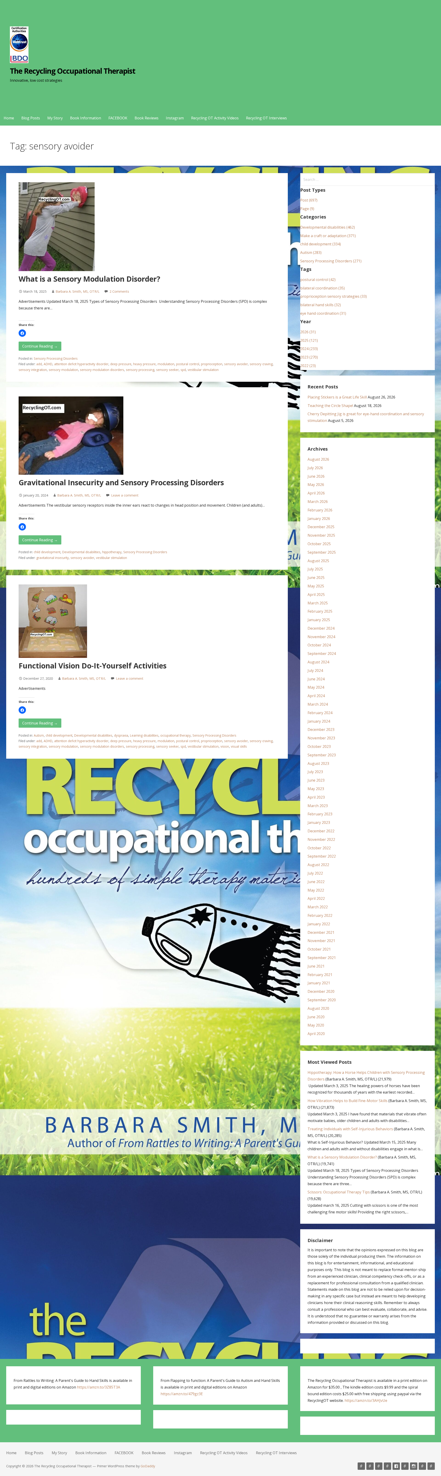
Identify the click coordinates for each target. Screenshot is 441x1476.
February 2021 (320, 974)
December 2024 (321, 628)
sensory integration (33, 370)
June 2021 (316, 966)
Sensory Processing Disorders (56, 358)
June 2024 (316, 679)
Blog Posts (30, 118)
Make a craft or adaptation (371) (328, 235)
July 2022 (315, 873)
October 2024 (319, 645)
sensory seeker (167, 370)
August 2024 (318, 662)
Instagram (175, 118)
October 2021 (319, 949)
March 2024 (318, 704)
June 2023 (316, 780)
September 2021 (322, 957)
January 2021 (319, 982)
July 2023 (315, 771)
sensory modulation (63, 370)
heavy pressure (144, 364)
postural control (187, 364)
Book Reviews (146, 118)
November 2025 (321, 535)
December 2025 (321, 526)
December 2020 (321, 991)
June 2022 (316, 881)
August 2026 (318, 459)
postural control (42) (318, 279)
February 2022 (320, 915)
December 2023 (321, 729)
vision (224, 746)
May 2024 (316, 687)
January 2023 (319, 822)
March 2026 (318, 501)
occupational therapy (175, 735)
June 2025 (316, 577)
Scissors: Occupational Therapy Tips (339, 1192)
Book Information (85, 118)
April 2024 (316, 695)
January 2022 (319, 923)
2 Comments (119, 291)
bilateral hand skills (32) (320, 304)
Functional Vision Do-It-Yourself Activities (93, 666)
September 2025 (322, 552)
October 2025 (319, 543)
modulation (166, 364)
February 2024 (320, 712)
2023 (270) (309, 357)
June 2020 (316, 1016)
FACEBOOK (117, 118)
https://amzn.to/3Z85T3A (98, 1387)
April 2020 (316, 1033)
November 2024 (321, 636)
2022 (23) (308, 365)
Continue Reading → (40, 346)
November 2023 (321, 738)
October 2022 (319, 847)
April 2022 (316, 898)
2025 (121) (309, 340)
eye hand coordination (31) (323, 313)
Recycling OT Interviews (266, 118)
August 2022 (318, 864)
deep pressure (120, 364)
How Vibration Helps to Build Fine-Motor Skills (347, 1100)
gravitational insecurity (52, 558)
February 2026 (320, 510)
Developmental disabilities (81, 552)
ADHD (48, 364)
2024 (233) (309, 348)
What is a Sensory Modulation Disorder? (89, 279)
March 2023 (318, 805)
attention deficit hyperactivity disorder (81, 364)
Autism (39, 735)
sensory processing (140, 370)
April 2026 (316, 493)
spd (183, 370)
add (39, 364)
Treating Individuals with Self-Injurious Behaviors (350, 1128)
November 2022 (321, 839)
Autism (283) (311, 252)
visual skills (239, 746)
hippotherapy (112, 552)
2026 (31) (308, 331)
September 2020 (322, 999)
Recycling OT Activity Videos (215, 118)
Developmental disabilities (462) (327, 227)
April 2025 (316, 594)
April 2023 (316, 797)
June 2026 (316, 476)
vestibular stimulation (203, 370)
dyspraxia (121, 735)
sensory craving (261, 364)
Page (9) (307, 208)
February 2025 (320, 611)
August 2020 (318, 1008)
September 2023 (322, 755)
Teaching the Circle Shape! (330, 405)
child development (47, 552)
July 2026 (315, 467)
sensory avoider (236, 364)
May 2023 (316, 788)
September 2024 (322, 653)
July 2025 (315, 569)
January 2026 (319, 518)
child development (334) (320, 244)
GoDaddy (148, 1466)
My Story (55, 118)
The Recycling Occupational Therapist (72, 71)
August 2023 (318, 763)
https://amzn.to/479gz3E (182, 1393)
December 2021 (321, 932)
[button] (22, 333)
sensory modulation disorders (102, 370)
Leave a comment (125, 495)
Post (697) (308, 200)
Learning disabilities (144, 735)
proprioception (211, 364)
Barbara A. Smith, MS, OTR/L (77, 291)
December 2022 (321, 830)
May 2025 (316, 586)
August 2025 (318, 560)
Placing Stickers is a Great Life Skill (337, 397)
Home (9, 118)
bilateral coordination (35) (322, 288)
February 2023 (320, 814)
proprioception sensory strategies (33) (333, 296)
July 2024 (315, 670)
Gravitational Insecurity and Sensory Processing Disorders (121, 482)
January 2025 (319, 619)
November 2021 (321, 940)
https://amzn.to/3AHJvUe (366, 1400)
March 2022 (318, 906)
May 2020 (316, 1025)
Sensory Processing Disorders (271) (331, 261)
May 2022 (316, 890)
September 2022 (322, 856)
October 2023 (319, 746)
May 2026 (316, 484)
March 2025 (318, 603)
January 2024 (319, 721)
